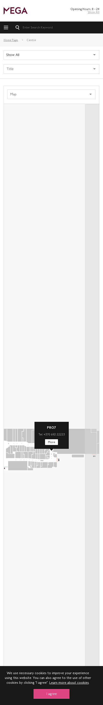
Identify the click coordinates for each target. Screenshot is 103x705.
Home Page (11, 40)
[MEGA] (16, 10)
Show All (93, 12)
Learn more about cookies (69, 683)
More (51, 442)
